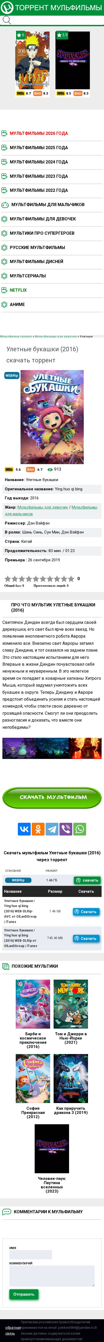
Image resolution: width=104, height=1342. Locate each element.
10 (71, 579)
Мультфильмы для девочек (43, 218)
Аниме (17, 304)
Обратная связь (13, 1330)
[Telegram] (52, 829)
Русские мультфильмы (37, 247)
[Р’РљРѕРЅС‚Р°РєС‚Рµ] (24, 829)
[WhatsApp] (79, 829)
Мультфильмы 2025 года (39, 147)
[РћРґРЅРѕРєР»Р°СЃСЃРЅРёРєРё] (38, 829)
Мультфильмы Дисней (36, 261)
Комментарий (20, 1263)
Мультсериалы (28, 275)
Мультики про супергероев (42, 233)
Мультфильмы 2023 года (39, 176)
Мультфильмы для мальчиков (48, 204)
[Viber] (65, 829)
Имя (12, 1248)
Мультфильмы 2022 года (39, 190)
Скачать (88, 912)
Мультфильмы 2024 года (39, 162)
